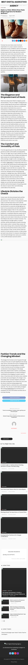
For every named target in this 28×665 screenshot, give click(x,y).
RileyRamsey (4, 15)
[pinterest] (15, 653)
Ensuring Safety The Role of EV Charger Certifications (11, 535)
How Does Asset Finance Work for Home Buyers (13, 489)
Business (5, 590)
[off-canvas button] (2, 2)
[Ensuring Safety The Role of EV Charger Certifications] (14, 525)
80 (26, 468)
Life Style (10, 590)
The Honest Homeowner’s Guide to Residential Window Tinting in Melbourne (13, 593)
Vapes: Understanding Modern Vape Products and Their (18, 614)
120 (26, 514)
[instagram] (18, 653)
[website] (2, 433)
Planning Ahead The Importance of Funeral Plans (13, 512)
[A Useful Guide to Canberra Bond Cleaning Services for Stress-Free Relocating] (14, 455)
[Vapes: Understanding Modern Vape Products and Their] (5, 616)
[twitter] (13, 653)
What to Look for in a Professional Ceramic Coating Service (17, 600)
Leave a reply (6, 438)
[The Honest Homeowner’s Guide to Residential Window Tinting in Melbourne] (14, 582)
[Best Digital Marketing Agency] (12, 643)
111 (26, 538)
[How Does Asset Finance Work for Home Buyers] (14, 479)
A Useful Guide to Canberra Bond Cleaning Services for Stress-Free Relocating (12, 465)
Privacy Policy (14, 661)
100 (26, 491)
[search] (25, 2)
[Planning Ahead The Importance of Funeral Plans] (14, 502)
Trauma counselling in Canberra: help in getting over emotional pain (14, 411)
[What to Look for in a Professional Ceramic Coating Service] (5, 602)
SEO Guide (3, 7)
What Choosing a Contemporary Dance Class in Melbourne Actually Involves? (17, 608)
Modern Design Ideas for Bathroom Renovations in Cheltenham (14, 416)
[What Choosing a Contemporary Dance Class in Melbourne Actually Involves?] (5, 608)
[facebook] (10, 653)
